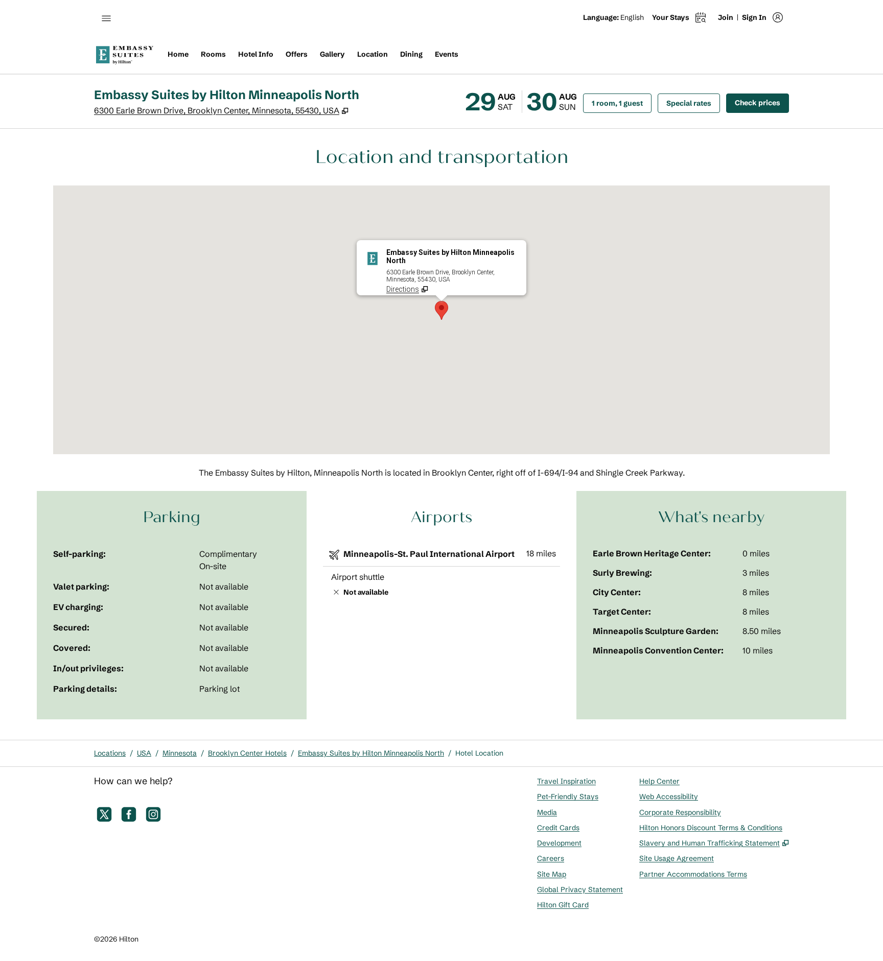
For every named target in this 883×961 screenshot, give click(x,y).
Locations (110, 753)
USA (144, 753)
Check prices (762, 102)
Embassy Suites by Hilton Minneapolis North (371, 753)
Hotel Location (479, 753)
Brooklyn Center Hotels (247, 753)
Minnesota (179, 753)
